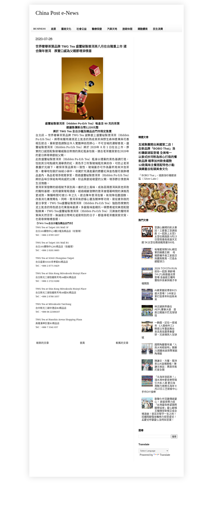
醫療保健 (97, 29)
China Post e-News (57, 13)
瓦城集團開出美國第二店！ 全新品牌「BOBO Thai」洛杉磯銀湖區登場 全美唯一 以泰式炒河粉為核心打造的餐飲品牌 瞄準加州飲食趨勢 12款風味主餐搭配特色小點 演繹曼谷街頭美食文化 (157, 157)
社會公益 (82, 29)
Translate (165, 455)
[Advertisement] (157, 83)
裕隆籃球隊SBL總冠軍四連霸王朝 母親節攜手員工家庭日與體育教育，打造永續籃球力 (166, 255)
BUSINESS (39, 28)
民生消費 (158, 29)
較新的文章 (42, 343)
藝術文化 (66, 29)
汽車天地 (112, 29)
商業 (53, 29)
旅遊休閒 (127, 29)
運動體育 (143, 29)
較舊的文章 (122, 343)
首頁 (82, 343)
